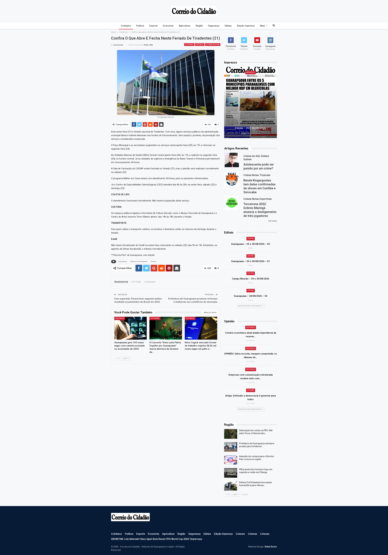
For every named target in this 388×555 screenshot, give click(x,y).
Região (199, 25)
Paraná (153, 261)
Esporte (153, 25)
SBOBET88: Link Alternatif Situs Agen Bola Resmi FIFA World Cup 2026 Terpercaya (156, 539)
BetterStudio (271, 546)
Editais (228, 25)
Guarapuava (122, 261)
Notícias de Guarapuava (138, 261)
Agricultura (184, 25)
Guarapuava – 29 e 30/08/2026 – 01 (250, 261)
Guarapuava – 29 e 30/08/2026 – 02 (250, 244)
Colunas (240, 533)
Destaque (200, 44)
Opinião (250, 390)
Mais (262, 25)
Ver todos (272, 221)
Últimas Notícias (212, 44)
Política (140, 25)
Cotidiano (126, 25)
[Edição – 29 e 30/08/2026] (250, 102)
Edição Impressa (246, 25)
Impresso (250, 72)
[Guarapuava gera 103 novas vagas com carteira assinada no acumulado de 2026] (130, 328)
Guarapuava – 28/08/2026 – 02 (250, 296)
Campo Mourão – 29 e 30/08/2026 (250, 278)
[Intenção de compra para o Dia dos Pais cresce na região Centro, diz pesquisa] (230, 460)
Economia (168, 25)
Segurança (213, 25)
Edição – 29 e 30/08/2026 (250, 128)
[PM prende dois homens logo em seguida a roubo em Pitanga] (230, 473)
